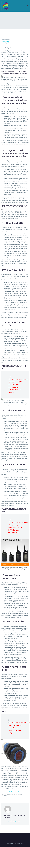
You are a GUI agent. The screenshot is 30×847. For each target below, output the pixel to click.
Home (11, 8)
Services (24, 8)
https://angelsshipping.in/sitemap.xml (15, 791)
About (17, 8)
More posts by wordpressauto (12, 821)
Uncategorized (5, 41)
